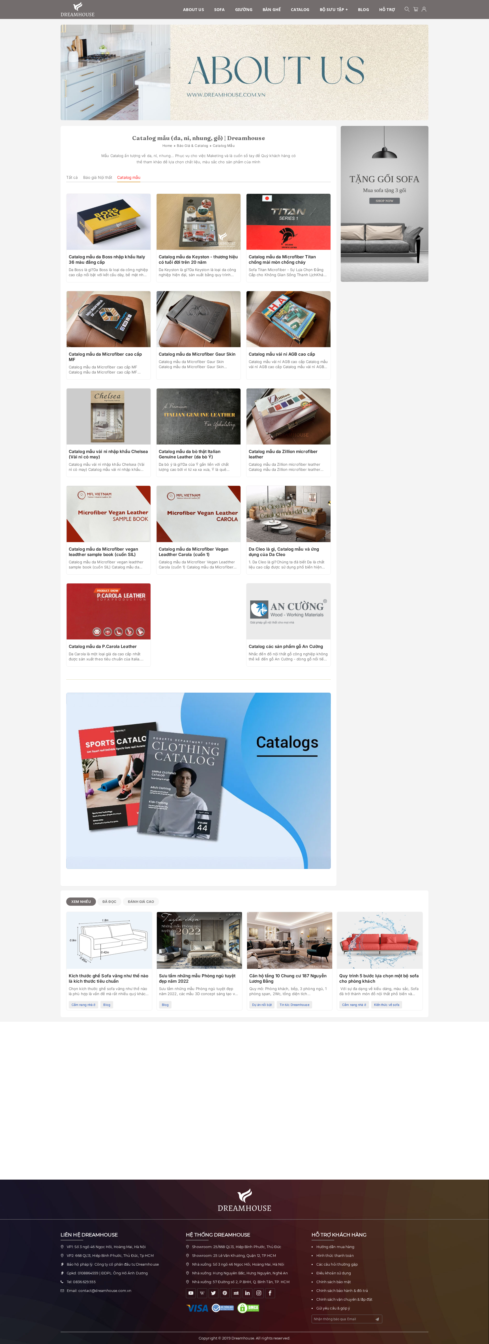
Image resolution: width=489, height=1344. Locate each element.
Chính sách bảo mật (333, 1282)
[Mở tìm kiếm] (407, 9)
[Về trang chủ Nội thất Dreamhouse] (78, 9)
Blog (363, 9)
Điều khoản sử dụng (333, 1273)
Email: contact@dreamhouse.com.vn (99, 1291)
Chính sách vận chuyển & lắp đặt (344, 1299)
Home (167, 145)
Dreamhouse (242, 1338)
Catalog (300, 9)
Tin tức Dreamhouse (294, 1005)
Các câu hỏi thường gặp (337, 1264)
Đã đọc (109, 901)
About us (193, 9)
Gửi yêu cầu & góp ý (333, 1308)
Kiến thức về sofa (387, 1005)
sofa (219, 9)
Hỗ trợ (387, 9)
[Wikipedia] (202, 1293)
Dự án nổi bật (262, 1005)
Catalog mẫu (128, 177)
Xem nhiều (81, 901)
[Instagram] (259, 1293)
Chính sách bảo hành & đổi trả (342, 1291)
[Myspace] (236, 1293)
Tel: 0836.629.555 (81, 1282)
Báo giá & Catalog (192, 145)
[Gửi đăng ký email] (377, 1319)
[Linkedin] (247, 1293)
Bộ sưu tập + (334, 9)
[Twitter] (213, 1293)
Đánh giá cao (141, 901)
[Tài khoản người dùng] (424, 9)
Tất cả (72, 177)
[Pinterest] (225, 1293)
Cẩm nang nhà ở (83, 1005)
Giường (243, 9)
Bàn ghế (272, 9)
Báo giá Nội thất (97, 177)
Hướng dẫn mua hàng (335, 1247)
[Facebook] (270, 1293)
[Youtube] (191, 1293)
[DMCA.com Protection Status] (249, 1308)
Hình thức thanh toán (335, 1255)
